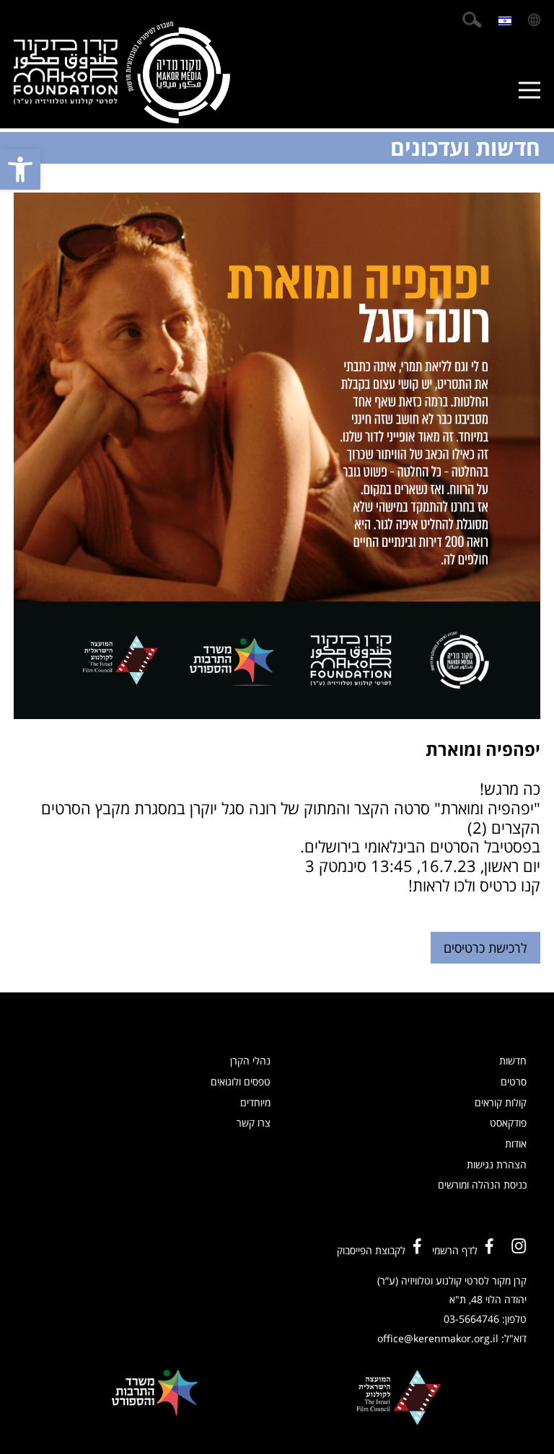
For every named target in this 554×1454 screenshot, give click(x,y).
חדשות (513, 1060)
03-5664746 (471, 1319)
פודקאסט (508, 1122)
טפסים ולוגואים (241, 1081)
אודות (516, 1143)
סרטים (514, 1081)
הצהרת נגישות (497, 1164)
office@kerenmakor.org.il (437, 1338)
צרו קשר (254, 1122)
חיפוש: (472, 20)
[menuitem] (505, 19)
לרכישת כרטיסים (485, 947)
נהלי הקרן (250, 1060)
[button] (20, 169)
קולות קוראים (501, 1102)
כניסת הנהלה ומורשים (482, 1184)
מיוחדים (255, 1102)
